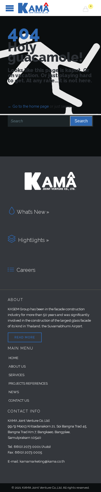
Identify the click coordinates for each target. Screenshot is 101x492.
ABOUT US (17, 366)
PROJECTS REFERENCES (28, 383)
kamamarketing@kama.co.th (42, 461)
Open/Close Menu (9, 8)
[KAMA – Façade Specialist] (50, 8)
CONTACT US (19, 400)
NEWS (14, 392)
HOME (13, 358)
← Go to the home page (28, 106)
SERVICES (16, 375)
